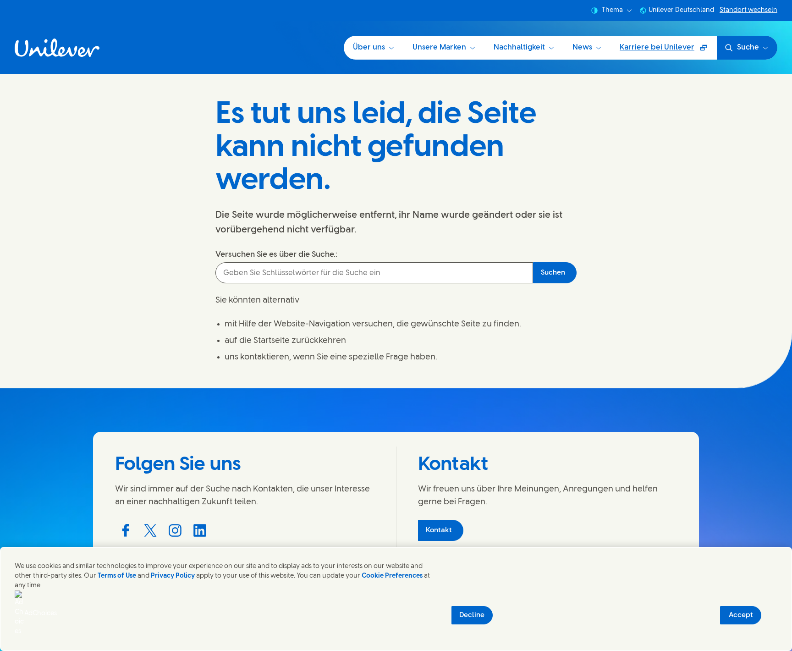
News (582, 47)
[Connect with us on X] (150, 530)
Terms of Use (117, 576)
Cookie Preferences (392, 576)
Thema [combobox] (612, 10)
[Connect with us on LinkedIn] (199, 530)
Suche (748, 47)
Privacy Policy (173, 576)
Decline (471, 615)
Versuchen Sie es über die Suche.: (276, 254)
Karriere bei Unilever (661, 51)
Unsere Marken (439, 47)
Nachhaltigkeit (519, 47)
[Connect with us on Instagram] (175, 530)
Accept (741, 615)
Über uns (369, 47)
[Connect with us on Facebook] (125, 530)
